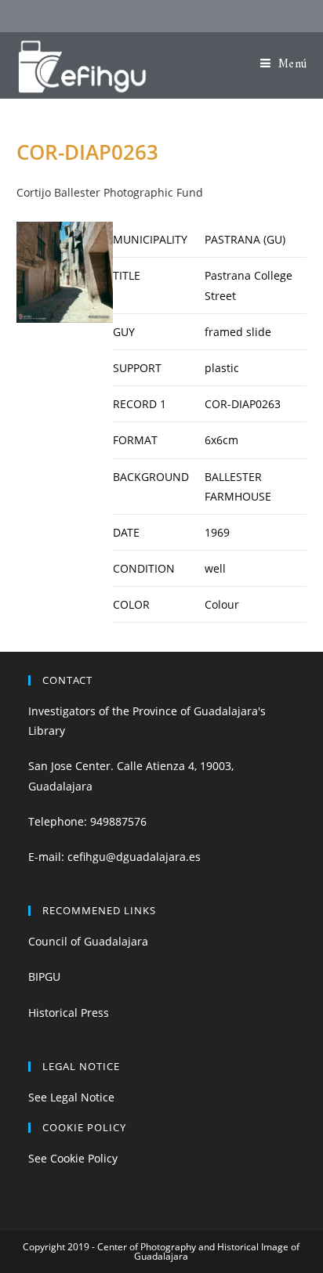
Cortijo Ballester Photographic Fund (109, 192)
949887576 (118, 821)
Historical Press (68, 1012)
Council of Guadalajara (88, 941)
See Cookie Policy (73, 1158)
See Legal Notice (71, 1097)
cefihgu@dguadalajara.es (134, 856)
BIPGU (44, 976)
